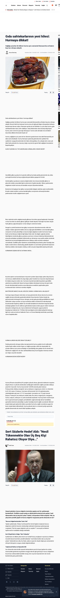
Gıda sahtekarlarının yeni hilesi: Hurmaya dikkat (20, 412)
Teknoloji (37, 5)
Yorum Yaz (10, 416)
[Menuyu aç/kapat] (6, 5)
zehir (53, 412)
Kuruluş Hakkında (49, 568)
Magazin (31, 5)
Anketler (53, 1)
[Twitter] (10, 582)
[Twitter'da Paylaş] (53, 92)
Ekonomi (24, 5)
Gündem (13, 5)
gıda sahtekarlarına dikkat (43, 412)
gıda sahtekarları (34, 412)
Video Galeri (38, 1)
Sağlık (43, 5)
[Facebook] (6, 582)
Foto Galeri (46, 1)
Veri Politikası (48, 581)
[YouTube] (17, 582)
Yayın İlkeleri (48, 574)
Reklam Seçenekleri (50, 579)
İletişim (47, 584)
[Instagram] (14, 582)
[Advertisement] (30, 21)
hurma (50, 412)
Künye (46, 571)
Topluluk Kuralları (49, 576)
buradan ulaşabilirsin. (37, 594)
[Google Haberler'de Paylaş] (14, 92)
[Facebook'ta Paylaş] (50, 92)
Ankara (19, 5)
